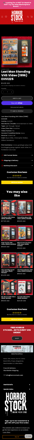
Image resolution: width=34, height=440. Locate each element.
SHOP (17, 338)
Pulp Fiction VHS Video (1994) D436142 (8, 243)
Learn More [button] (6, 432)
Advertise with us (17, 354)
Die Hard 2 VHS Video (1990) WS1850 (8, 297)
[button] (2, 17)
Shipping (10, 85)
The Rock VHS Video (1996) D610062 (8, 218)
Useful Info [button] (8, 385)
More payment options (17, 107)
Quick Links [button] (8, 389)
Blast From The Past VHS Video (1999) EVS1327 (24, 244)
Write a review (17, 182)
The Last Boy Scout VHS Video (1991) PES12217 (7, 271)
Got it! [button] (17, 437)
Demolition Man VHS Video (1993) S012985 (24, 218)
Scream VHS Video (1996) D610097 (23, 297)
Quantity (3, 88)
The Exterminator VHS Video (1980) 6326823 (25, 270)
